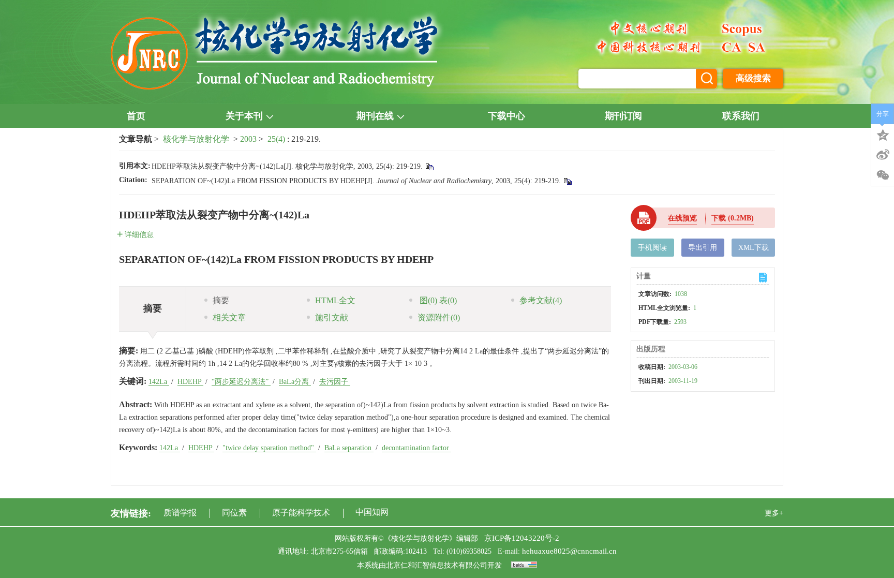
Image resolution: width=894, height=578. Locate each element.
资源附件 (439, 317)
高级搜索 (753, 78)
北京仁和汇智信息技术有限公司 (436, 565)
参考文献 (540, 300)
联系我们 (740, 116)
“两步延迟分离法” (241, 382)
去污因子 (334, 382)
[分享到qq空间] (882, 134)
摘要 (221, 300)
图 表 (437, 300)
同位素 (234, 512)
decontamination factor (416, 448)
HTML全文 (335, 300)
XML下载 (753, 247)
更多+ (774, 513)
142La (158, 382)
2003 (248, 139)
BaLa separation (349, 448)
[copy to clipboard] (567, 181)
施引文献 (331, 317)
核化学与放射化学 (196, 139)
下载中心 (506, 116)
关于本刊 (244, 116)
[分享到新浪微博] (882, 155)
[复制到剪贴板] (429, 166)
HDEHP (190, 382)
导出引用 (702, 247)
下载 (732, 218)
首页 (136, 116)
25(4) (277, 139)
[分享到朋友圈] (882, 175)
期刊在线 (375, 116)
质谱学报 (180, 512)
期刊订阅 (623, 116)
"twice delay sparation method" (269, 448)
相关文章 (229, 317)
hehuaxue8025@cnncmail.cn (569, 551)
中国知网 (372, 512)
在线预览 (682, 218)
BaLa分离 (295, 382)
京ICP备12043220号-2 (521, 538)
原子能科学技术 (301, 512)
